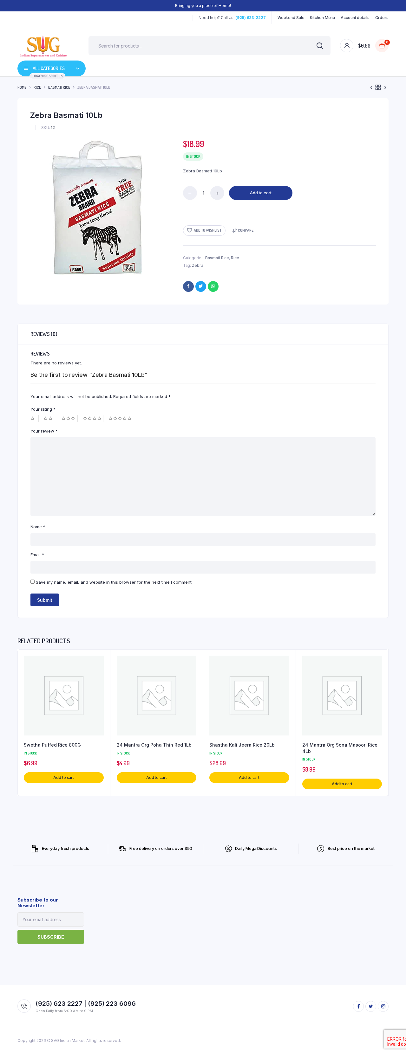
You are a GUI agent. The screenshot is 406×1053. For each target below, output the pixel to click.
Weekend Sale (291, 17)
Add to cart (261, 192)
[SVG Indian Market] (43, 46)
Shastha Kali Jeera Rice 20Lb (242, 745)
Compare (245, 230)
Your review (44, 430)
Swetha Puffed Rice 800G (52, 745)
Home (21, 87)
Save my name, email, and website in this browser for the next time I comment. (114, 582)
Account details (355, 17)
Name (37, 526)
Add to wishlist (207, 230)
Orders (382, 17)
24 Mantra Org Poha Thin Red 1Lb (154, 745)
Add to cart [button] (63, 777)
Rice (37, 87)
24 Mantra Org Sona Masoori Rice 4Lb (339, 748)
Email (37, 554)
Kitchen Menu (322, 17)
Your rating (43, 409)
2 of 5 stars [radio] (50, 418)
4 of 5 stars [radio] (93, 418)
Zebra (197, 265)
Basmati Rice (59, 87)
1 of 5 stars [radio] (34, 418)
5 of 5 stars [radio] (120, 418)
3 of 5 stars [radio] (70, 418)
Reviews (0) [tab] (43, 334)
